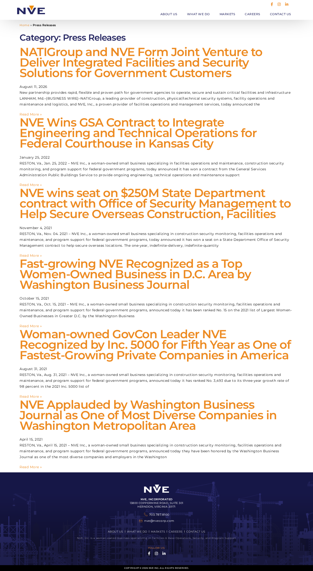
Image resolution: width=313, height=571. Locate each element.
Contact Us (280, 14)
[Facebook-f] (272, 4)
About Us (168, 14)
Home (24, 25)
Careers (252, 14)
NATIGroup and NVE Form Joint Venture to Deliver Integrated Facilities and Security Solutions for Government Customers (141, 62)
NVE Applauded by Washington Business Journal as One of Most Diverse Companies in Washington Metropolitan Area (148, 415)
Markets (227, 14)
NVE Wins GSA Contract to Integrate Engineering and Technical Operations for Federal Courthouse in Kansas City (138, 133)
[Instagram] (279, 4)
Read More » (31, 114)
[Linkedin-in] (287, 4)
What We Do (198, 14)
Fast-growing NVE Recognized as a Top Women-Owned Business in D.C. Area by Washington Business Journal (135, 274)
